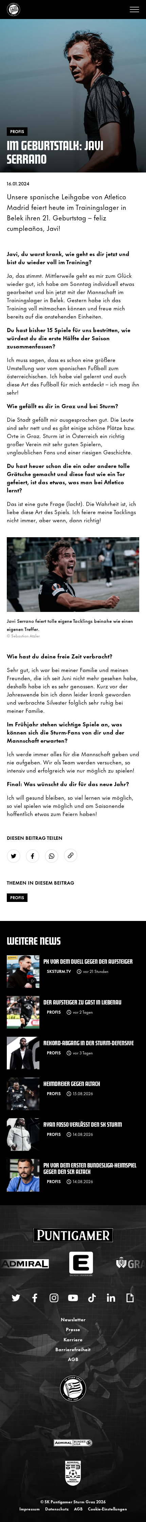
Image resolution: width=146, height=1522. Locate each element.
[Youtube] (73, 1297)
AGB (73, 1358)
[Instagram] (54, 1297)
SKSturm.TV (59, 971)
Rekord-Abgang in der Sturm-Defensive (88, 1043)
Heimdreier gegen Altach (71, 1083)
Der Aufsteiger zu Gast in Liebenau (82, 1002)
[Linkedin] (111, 1297)
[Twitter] (16, 1297)
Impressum (29, 1509)
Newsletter (73, 1319)
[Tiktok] (92, 1297)
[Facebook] (35, 1297)
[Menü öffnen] (134, 9)
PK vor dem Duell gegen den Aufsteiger (88, 961)
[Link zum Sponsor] (73, 1442)
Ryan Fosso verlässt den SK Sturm (82, 1124)
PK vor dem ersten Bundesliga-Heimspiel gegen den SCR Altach (89, 1168)
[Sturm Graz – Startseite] (13, 9)
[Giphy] (130, 1297)
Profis (17, 897)
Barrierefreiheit (73, 1349)
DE (66, 1421)
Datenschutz (57, 1509)
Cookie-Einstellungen (107, 1509)
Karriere (73, 1339)
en (80, 1421)
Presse (73, 1329)
